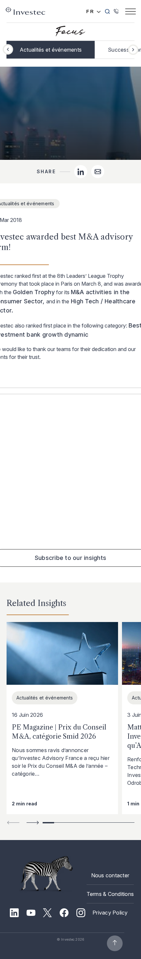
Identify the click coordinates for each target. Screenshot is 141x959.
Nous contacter (110, 875)
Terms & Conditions (110, 894)
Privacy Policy (110, 912)
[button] (133, 49)
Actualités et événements (51, 49)
